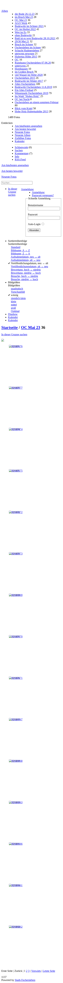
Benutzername (35, 205)
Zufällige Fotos (23, 138)
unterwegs (20, 65)
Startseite (9, 327)
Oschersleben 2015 (25, 77)
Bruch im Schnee (24, 44)
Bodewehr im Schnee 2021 (29, 26)
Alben (4, 10)
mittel (14, 304)
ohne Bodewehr (23, 35)
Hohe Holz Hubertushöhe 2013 (31, 111)
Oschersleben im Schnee (28, 47)
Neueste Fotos (22, 132)
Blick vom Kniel (23, 108)
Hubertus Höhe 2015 (26, 56)
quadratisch (17, 288)
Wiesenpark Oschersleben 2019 (31, 93)
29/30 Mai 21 (22, 41)
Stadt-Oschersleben (25, 980)
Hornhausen (21, 68)
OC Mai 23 (21, 20)
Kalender (20, 141)
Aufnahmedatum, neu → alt (25, 256)
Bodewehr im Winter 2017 (29, 81)
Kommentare (22, 153)
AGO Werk (21, 23)
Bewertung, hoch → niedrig (26, 269)
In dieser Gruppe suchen (14, 334)
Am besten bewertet (25, 129)
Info (17, 156)
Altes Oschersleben (25, 84)
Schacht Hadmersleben (27, 50)
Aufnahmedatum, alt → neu (25, 260)
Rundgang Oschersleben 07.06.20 (33, 62)
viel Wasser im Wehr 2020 (29, 74)
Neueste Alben (22, 135)
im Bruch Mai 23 (24, 17)
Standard (15, 247)
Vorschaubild (18, 291)
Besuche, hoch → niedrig (24, 276)
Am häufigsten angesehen (28, 126)
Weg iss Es (20, 32)
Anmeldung (27, 189)
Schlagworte (21, 147)
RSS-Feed (20, 159)
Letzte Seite (49, 970)
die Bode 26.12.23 (24, 14)
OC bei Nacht (22, 99)
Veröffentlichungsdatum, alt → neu (29, 266)
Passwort (32, 214)
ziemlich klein (18, 298)
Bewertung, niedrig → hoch (26, 272)
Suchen (19, 150)
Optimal (15, 311)
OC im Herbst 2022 (25, 29)
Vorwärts (36, 970)
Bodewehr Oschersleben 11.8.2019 (33, 87)
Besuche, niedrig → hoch (24, 279)
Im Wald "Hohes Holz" (27, 96)
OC (17, 59)
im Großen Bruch (24, 71)
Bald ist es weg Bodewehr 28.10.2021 (35, 38)
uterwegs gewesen (24, 53)
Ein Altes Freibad (24, 90)
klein (13, 301)
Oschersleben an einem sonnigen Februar (36, 102)
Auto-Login (34, 224)
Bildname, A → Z (20, 250)
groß (13, 307)
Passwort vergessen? (43, 195)
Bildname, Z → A (20, 253)
